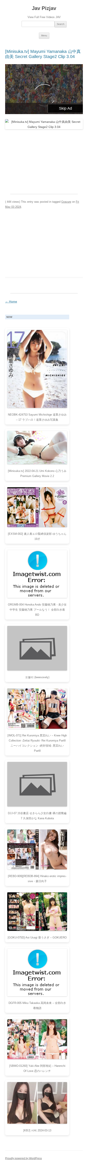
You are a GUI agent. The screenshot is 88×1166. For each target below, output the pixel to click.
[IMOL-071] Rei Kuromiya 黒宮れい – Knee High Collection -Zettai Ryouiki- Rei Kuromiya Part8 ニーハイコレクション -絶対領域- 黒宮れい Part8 (37, 743)
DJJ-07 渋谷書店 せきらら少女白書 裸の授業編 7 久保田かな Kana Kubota (37, 816)
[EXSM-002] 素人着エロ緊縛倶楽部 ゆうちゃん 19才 (37, 536)
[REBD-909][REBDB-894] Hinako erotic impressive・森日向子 (37, 878)
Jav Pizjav (44, 8)
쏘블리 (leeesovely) (37, 677)
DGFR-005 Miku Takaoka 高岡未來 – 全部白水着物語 (37, 1005)
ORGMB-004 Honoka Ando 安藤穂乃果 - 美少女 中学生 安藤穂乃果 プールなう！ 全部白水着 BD (37, 609)
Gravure (66, 201)
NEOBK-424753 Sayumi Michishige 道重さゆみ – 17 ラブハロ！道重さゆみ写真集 (37, 417)
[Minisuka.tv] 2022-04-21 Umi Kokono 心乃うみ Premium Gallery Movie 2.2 (37, 473)
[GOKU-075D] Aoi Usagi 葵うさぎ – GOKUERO (37, 937)
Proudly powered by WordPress (23, 1158)
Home (11, 301)
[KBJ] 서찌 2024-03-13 (37, 1130)
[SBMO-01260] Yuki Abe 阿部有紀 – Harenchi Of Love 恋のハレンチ (37, 1068)
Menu (44, 35)
